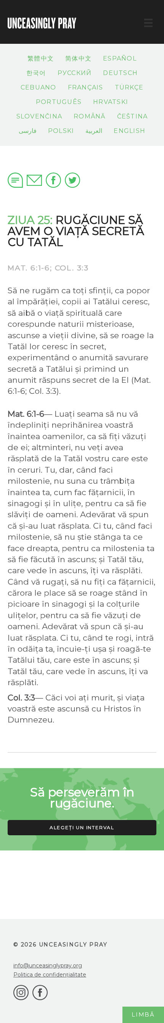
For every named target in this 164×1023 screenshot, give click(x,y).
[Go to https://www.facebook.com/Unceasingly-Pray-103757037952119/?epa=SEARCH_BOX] (40, 992)
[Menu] (148, 22)
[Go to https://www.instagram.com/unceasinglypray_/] (21, 992)
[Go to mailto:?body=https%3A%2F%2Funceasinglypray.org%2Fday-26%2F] (34, 179)
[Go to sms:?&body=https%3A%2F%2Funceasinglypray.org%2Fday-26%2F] (15, 180)
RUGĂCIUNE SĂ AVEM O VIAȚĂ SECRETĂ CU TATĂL (76, 231)
